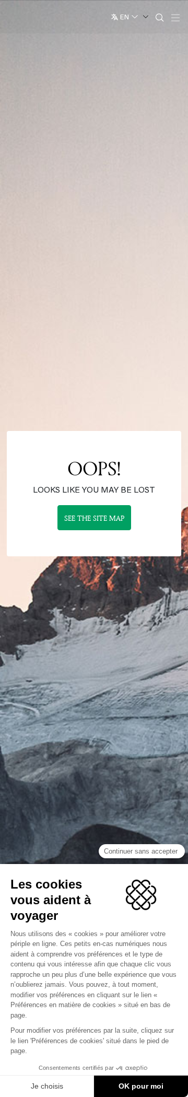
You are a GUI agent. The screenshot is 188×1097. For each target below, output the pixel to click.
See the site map (94, 518)
